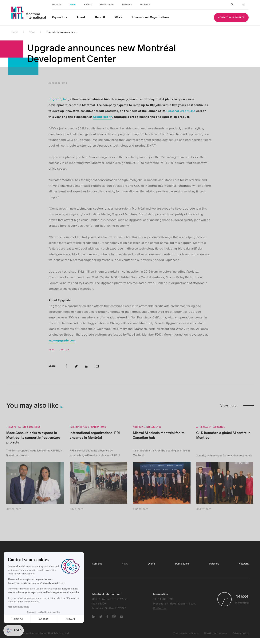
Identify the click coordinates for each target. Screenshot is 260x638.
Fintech (64, 350)
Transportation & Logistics (23, 427)
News (72, 4)
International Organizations (150, 17)
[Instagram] (114, 616)
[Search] (232, 4)
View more (228, 405)
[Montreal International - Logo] (28, 12)
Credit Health (102, 117)
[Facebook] (107, 616)
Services (56, 4)
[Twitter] (100, 616)
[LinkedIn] (93, 616)
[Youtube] (121, 617)
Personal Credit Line (180, 111)
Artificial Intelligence (147, 427)
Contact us (159, 608)
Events (88, 4)
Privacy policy (241, 633)
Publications (107, 4)
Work (118, 17)
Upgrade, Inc (58, 99)
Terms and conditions (185, 633)
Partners (127, 4)
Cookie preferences (215, 633)
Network (145, 4)
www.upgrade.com (62, 340)
